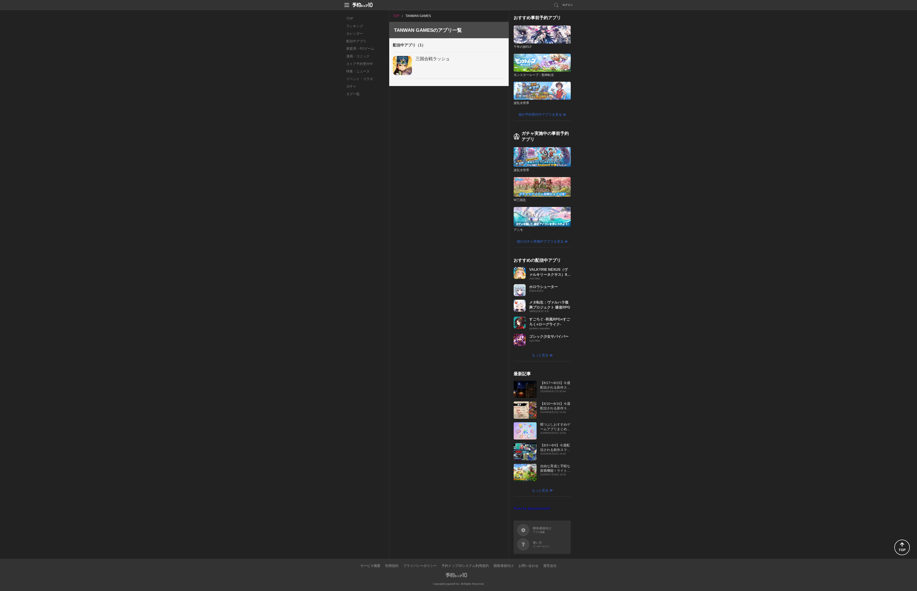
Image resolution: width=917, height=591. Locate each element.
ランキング (354, 26)
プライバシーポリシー (420, 566)
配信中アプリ (356, 41)
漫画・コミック (358, 56)
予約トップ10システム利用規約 (465, 566)
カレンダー (354, 33)
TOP (349, 18)
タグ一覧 (353, 94)
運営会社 (550, 566)
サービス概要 (370, 566)
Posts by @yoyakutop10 (532, 508)
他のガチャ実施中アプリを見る (540, 241)
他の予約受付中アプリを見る (540, 114)
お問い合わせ (528, 566)
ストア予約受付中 (359, 64)
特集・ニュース (358, 71)
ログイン (567, 4)
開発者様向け (504, 566)
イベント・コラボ (359, 79)
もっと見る (540, 355)
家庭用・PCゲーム (360, 48)
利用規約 (392, 566)
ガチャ (351, 86)
